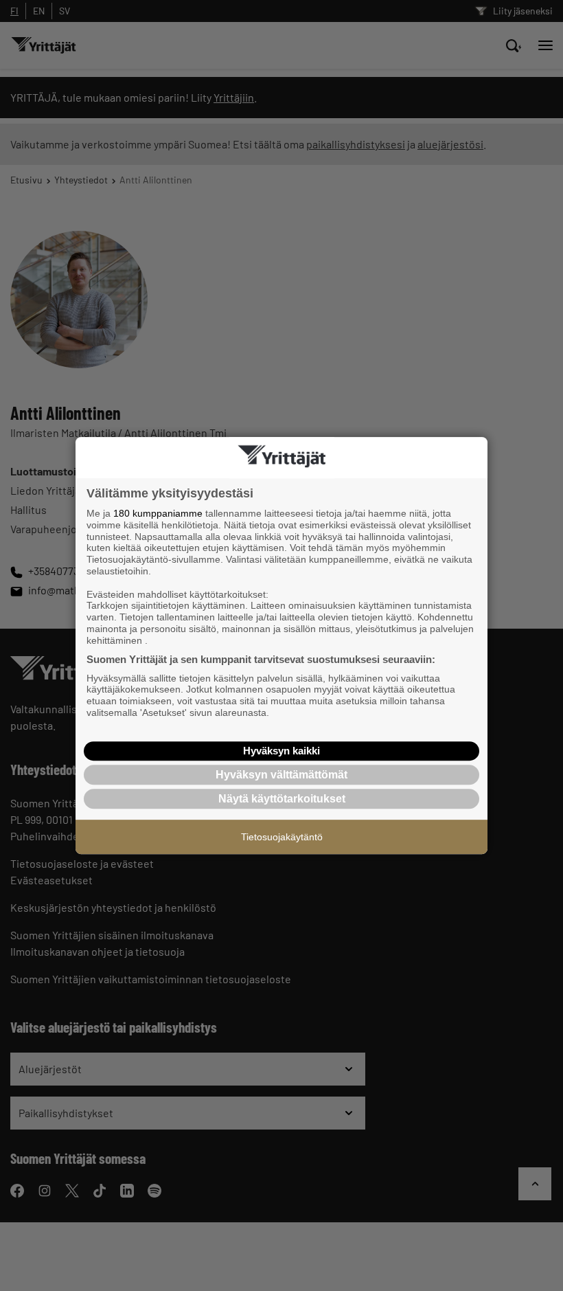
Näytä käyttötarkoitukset (281, 799)
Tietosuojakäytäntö (282, 836)
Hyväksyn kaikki (281, 750)
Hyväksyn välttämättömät (281, 775)
